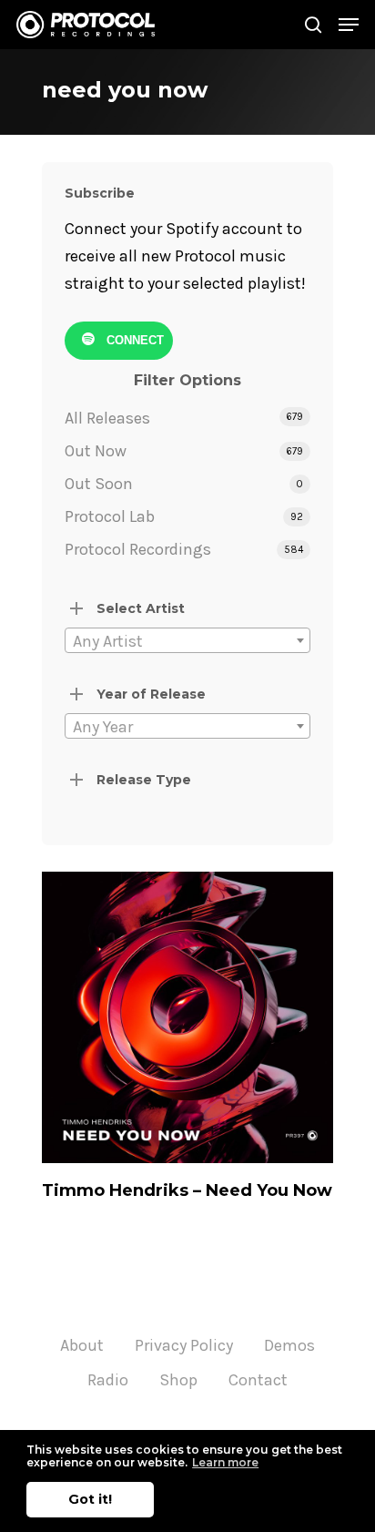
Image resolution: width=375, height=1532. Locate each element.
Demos (289, 1345)
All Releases (107, 418)
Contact (258, 1380)
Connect (133, 340)
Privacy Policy (184, 1345)
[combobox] (187, 640)
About (82, 1345)
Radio (107, 1380)
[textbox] (187, 641)
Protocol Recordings (138, 549)
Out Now (96, 451)
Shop (178, 1380)
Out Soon (99, 484)
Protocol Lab (110, 516)
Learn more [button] (225, 1462)
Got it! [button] (90, 1499)
